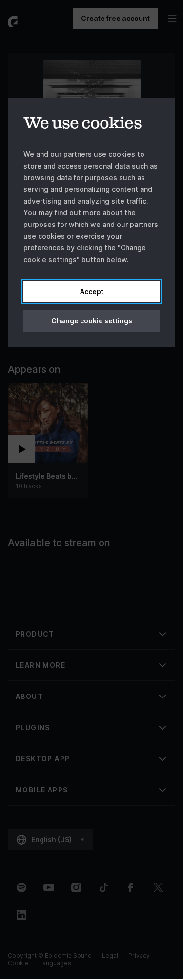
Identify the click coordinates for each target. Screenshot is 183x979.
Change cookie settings (91, 321)
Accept (91, 291)
